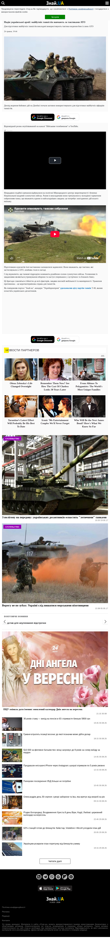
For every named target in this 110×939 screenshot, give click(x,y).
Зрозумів (55, 17)
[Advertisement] (55, 313)
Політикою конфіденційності (80, 9)
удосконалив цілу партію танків (75, 288)
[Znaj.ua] (55, 3)
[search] (3, 3)
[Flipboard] (64, 876)
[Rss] (39, 876)
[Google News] (58, 876)
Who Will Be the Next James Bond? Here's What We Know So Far (89, 423)
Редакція (6, 916)
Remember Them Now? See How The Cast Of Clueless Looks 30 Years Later (55, 386)
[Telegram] (45, 876)
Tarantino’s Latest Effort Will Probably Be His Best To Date (21, 423)
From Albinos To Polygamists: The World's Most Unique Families (89, 386)
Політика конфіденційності (13, 907)
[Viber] (51, 876)
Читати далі (55, 861)
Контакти (6, 920)
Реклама (6, 912)
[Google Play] (63, 888)
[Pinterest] (71, 876)
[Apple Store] (46, 888)
